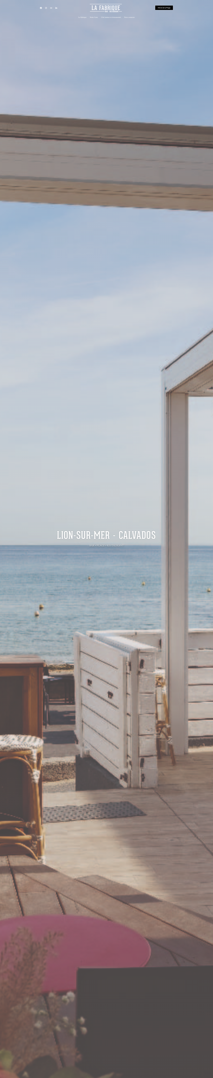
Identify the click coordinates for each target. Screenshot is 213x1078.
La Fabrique (82, 17)
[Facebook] (41, 8)
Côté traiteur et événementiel (111, 17)
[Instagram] (46, 8)
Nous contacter (129, 17)
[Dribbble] (56, 8)
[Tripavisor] (51, 8)
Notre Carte (94, 17)
